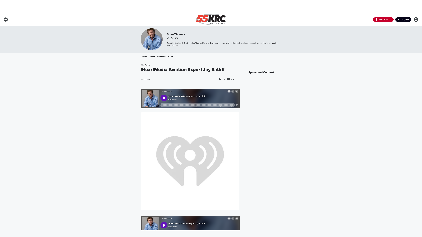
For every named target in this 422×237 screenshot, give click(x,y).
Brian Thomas (176, 34)
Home (144, 57)
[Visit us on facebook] (168, 38)
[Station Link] (211, 19)
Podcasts (161, 57)
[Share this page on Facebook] (220, 79)
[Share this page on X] (224, 79)
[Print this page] (232, 79)
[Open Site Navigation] (6, 19)
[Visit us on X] (172, 38)
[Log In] (416, 19)
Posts (152, 57)
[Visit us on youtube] (176, 38)
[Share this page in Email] (228, 79)
